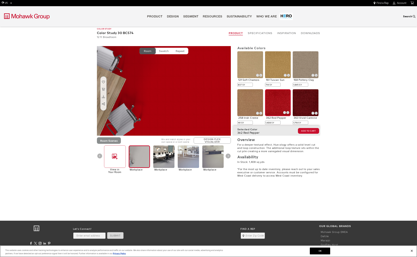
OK (320, 250)
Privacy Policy (119, 253)
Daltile (325, 236)
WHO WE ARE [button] (266, 16)
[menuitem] (383, 3)
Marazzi (325, 240)
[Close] (411, 250)
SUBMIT (115, 235)
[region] (208, 251)
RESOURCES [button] (212, 16)
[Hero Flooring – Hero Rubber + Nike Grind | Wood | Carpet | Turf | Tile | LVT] (286, 16)
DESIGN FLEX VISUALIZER (212, 140)
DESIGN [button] (173, 16)
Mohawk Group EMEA (334, 232)
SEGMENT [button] (191, 16)
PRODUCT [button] (155, 16)
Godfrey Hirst (329, 244)
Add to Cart (308, 130)
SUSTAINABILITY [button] (239, 16)
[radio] (147, 51)
